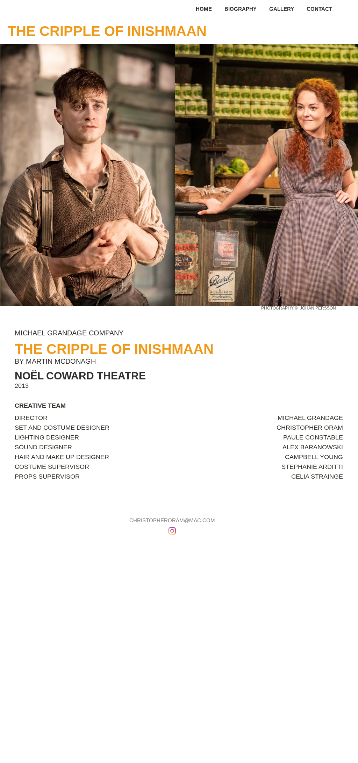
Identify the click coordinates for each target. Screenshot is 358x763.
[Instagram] (172, 531)
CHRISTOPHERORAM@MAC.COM (172, 520)
